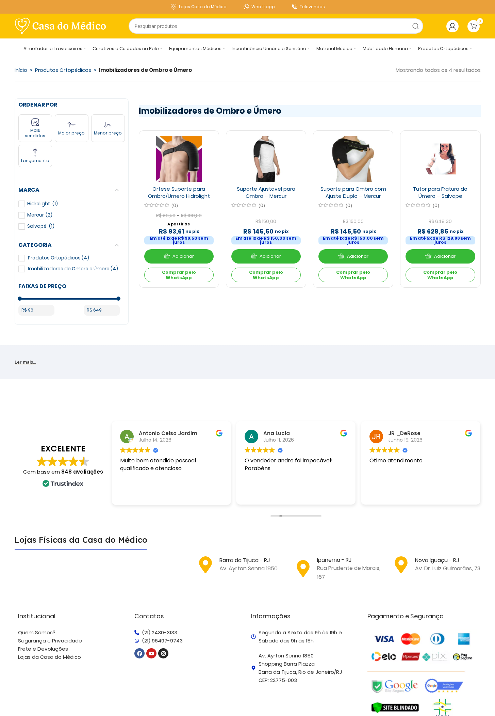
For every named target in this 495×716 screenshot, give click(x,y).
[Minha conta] (452, 26)
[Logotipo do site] (60, 25)
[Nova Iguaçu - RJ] (401, 564)
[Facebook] (139, 653)
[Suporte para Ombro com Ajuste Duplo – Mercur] (353, 159)
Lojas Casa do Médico (203, 7)
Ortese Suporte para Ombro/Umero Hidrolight (179, 192)
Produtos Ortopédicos (63, 70)
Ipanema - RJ (334, 560)
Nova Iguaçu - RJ (437, 560)
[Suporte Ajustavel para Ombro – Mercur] (266, 159)
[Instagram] (163, 653)
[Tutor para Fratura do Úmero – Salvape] (440, 159)
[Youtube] (151, 653)
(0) (174, 205)
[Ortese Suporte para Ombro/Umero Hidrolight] (179, 159)
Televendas (312, 7)
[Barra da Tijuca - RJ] (205, 564)
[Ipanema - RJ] (303, 568)
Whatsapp (263, 7)
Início (21, 70)
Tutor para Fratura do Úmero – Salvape (440, 192)
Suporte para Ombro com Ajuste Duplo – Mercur (353, 192)
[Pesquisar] (415, 26)
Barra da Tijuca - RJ (244, 560)
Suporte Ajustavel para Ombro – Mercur (266, 192)
